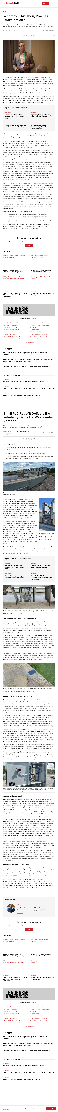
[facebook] (24, 35)
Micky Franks (7, 431)
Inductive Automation (36, 323)
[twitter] (29, 35)
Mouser (32, 327)
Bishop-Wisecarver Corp (10, 329)
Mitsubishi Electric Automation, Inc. (39, 325)
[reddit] (31, 35)
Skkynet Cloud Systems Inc (37, 334)
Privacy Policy (6, 1109)
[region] (29, 1109)
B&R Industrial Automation (11, 325)
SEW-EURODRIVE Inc (36, 332)
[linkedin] (26, 35)
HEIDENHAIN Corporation (11, 336)
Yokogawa (33, 338)
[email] (34, 35)
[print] (54, 35)
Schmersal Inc (34, 329)
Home (4, 11)
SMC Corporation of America (38, 336)
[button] (4, 4)
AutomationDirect (24, 431)
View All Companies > (29, 342)
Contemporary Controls (10, 332)
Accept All (51, 1108)
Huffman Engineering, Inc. (11, 338)
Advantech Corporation (10, 323)
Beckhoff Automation (10, 327)
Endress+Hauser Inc (9, 334)
